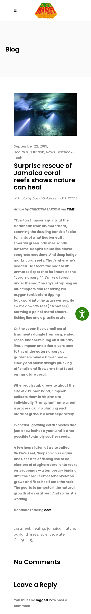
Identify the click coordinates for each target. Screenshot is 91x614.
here (47, 510)
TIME (70, 209)
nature (69, 528)
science (47, 534)
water (61, 534)
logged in (44, 600)
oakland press (26, 534)
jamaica (54, 528)
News (50, 152)
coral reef (22, 528)
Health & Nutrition (29, 152)
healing (38, 528)
